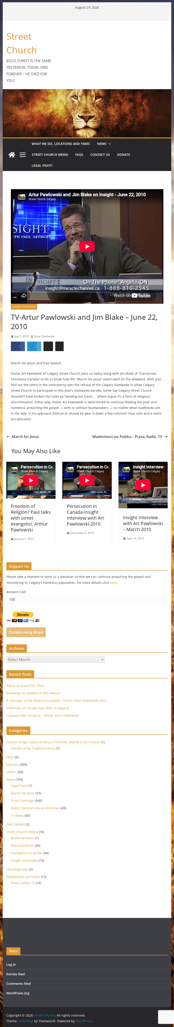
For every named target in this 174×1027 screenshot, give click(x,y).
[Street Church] (11, 154)
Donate (123, 154)
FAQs (79, 154)
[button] (108, 144)
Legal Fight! (42, 165)
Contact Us (100, 154)
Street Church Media (50, 154)
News (101, 144)
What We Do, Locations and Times (61, 144)
